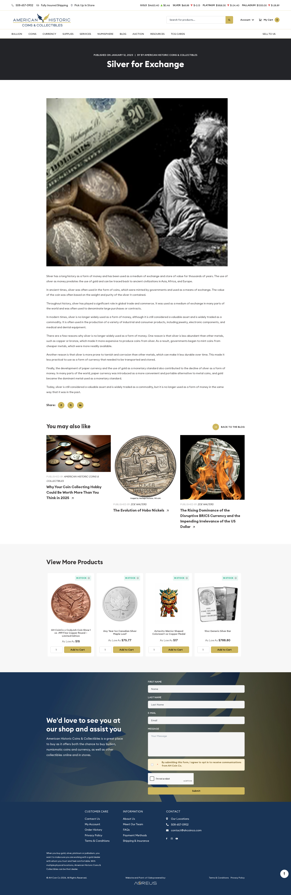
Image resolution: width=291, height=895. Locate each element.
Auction (138, 33)
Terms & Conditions (97, 840)
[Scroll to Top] (284, 874)
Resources (157, 33)
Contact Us (92, 818)
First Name (155, 681)
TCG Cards (178, 33)
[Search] (229, 20)
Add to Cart (77, 649)
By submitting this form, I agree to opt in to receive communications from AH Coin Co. (201, 764)
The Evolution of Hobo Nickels (138, 510)
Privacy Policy (93, 835)
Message (153, 728)
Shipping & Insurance (136, 840)
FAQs (126, 829)
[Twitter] (70, 405)
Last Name (154, 697)
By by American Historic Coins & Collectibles (167, 55)
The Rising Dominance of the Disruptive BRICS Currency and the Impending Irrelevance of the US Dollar (210, 518)
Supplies (68, 33)
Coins (32, 33)
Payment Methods (135, 835)
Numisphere (105, 33)
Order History (93, 829)
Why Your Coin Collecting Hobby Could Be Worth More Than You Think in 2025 (73, 492)
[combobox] (196, 20)
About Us (129, 818)
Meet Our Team (133, 824)
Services (85, 33)
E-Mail (152, 713)
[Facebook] (61, 405)
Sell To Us (269, 33)
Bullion (17, 33)
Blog (123, 33)
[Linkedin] (80, 405)
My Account (92, 824)
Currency (49, 33)
